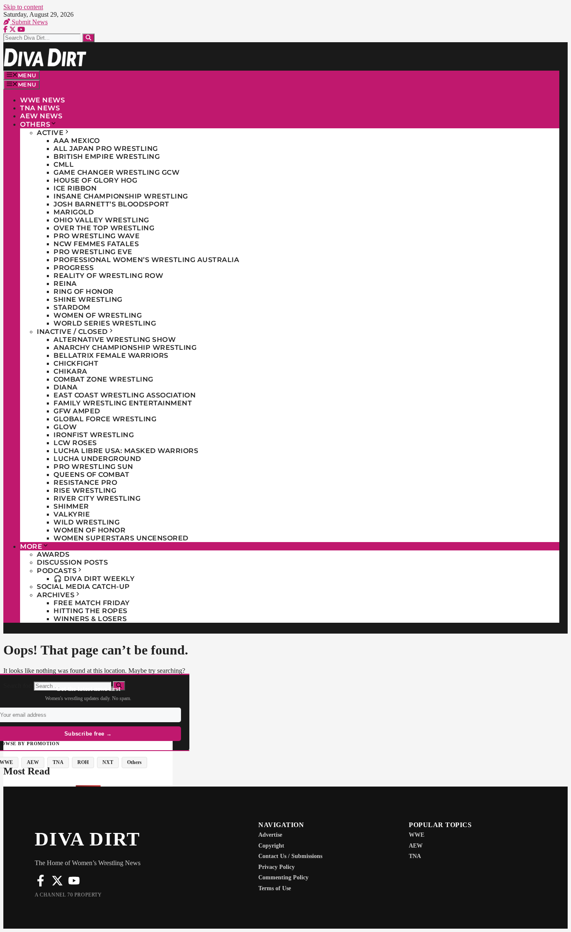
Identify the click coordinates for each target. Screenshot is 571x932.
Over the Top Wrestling (104, 228)
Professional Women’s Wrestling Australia (146, 260)
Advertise (270, 835)
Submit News (29, 21)
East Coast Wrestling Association (125, 395)
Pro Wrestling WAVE (97, 236)
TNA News (40, 108)
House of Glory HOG (95, 180)
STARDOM (72, 307)
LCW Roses (75, 443)
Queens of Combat (91, 475)
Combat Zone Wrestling (103, 379)
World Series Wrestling (105, 323)
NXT (107, 762)
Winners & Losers (90, 619)
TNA (58, 762)
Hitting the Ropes (90, 611)
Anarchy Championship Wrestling (125, 347)
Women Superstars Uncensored (121, 538)
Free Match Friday (92, 603)
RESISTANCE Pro (85, 482)
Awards (53, 554)
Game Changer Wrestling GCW (116, 172)
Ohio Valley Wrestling (101, 220)
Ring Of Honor (84, 291)
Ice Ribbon (75, 188)
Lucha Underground (97, 459)
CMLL (64, 164)
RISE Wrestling (85, 490)
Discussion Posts (72, 562)
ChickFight (76, 363)
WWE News (42, 100)
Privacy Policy (276, 867)
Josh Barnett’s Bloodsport (111, 204)
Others (35, 124)
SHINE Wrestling (88, 299)
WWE (416, 835)
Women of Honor (89, 530)
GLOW (65, 427)
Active (50, 133)
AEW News (41, 116)
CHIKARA (70, 371)
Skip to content (23, 6)
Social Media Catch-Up (83, 587)
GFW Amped (77, 411)
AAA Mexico (76, 141)
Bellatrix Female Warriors (111, 355)
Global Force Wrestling (105, 419)
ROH (83, 762)
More (31, 546)
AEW (33, 762)
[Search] (88, 37)
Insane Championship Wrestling (121, 196)
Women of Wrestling (98, 315)
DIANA (66, 387)
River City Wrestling (97, 498)
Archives (55, 595)
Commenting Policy (283, 877)
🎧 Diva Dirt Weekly (94, 579)
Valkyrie (72, 514)
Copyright (271, 846)
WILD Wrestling (87, 522)
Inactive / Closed (72, 332)
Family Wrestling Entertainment (123, 403)
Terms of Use (274, 888)
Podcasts (56, 571)
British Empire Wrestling (107, 156)
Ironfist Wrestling (94, 435)
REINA (65, 284)
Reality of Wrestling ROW (108, 276)
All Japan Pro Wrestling (106, 149)
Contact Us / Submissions (290, 856)
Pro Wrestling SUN (93, 467)
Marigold (74, 212)
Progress (74, 268)
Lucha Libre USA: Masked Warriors (126, 451)
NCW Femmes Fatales (96, 244)
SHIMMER (71, 506)
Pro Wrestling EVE (93, 252)
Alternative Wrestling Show (115, 340)
